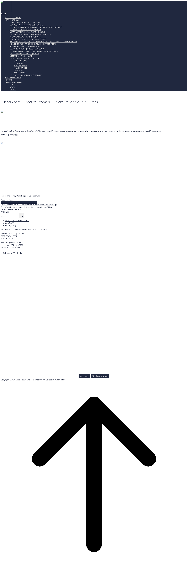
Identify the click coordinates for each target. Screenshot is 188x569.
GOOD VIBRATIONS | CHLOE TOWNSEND (27, 49)
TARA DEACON (20, 73)
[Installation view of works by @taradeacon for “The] (140, 313)
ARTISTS (8, 80)
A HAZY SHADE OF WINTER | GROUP (24, 53)
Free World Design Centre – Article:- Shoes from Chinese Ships (26, 207)
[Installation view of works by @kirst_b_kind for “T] (140, 324)
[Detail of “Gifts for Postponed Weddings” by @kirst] (47, 303)
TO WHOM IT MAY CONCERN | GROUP (25, 29)
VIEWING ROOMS (12, 20)
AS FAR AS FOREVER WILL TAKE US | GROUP (27, 32)
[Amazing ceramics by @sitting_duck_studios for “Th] (140, 264)
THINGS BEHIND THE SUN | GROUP (24, 58)
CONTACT (14, 85)
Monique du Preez (29, 202)
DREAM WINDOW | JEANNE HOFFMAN (25, 37)
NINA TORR (19, 70)
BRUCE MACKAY (20, 61)
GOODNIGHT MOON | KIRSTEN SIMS (25, 46)
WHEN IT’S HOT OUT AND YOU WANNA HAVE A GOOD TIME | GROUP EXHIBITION (43, 41)
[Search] (21, 215)
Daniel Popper (16, 202)
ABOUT (13, 89)
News (11, 200)
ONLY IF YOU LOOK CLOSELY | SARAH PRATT (28, 39)
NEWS (12, 87)
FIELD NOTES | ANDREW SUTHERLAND (26, 75)
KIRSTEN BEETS (20, 65)
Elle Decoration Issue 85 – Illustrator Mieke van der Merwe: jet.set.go (29, 205)
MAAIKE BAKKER (20, 68)
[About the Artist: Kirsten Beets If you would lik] (140, 345)
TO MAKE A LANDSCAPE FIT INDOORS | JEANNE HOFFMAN (34, 51)
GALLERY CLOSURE (13, 17)
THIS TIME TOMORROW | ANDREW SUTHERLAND (30, 34)
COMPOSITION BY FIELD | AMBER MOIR (26, 25)
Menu (3, 13)
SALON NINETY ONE (13, 82)
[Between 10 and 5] (16, 112)
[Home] (6, 11)
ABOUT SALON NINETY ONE (17, 220)
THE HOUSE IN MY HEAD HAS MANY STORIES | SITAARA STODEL (36, 27)
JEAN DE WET (19, 63)
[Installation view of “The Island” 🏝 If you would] (47, 324)
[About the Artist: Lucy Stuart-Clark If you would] (47, 264)
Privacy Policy (10, 225)
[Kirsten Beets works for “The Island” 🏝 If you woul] (47, 367)
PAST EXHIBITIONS (13, 77)
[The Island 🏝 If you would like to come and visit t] (47, 356)
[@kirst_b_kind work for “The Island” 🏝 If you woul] (47, 335)
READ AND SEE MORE (9, 135)
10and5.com (6, 202)
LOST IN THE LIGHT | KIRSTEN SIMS (25, 22)
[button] (94, 209)
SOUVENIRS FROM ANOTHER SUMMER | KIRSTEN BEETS (33, 44)
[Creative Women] (34, 143)
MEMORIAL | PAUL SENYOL (21, 56)
